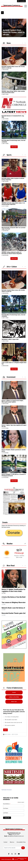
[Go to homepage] (12, 6)
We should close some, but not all (13, 722)
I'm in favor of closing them (12, 716)
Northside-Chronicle (7, 789)
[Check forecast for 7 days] (7, 553)
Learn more (16, 858)
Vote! (5, 730)
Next (25, 28)
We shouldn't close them (11, 719)
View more (14, 146)
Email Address (6, 803)
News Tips (14, 701)
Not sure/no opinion (10, 725)
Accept (23, 858)
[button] (25, 543)
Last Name (5, 812)
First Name (5, 808)
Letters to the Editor (14, 697)
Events (14, 692)
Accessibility (22, 1)
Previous (3, 28)
